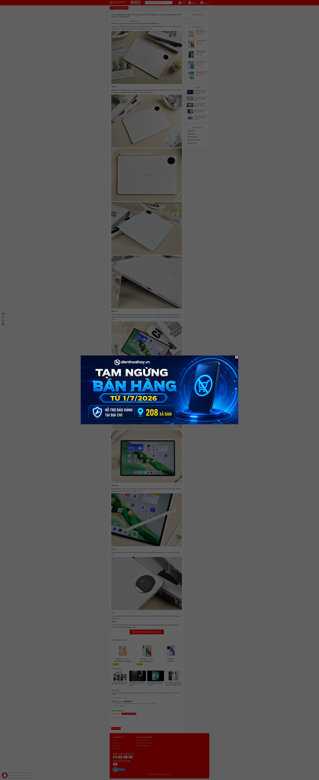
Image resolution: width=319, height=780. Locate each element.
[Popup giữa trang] (159, 423)
